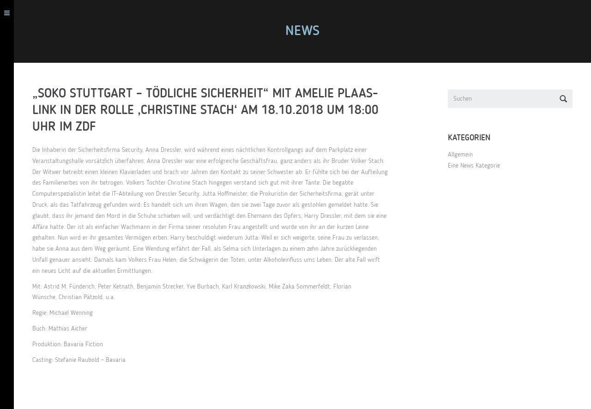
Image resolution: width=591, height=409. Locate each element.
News (302, 31)
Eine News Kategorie (474, 165)
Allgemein (460, 154)
